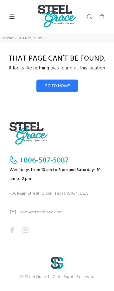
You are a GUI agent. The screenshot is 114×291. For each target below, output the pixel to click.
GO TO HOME (57, 86)
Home (8, 38)
